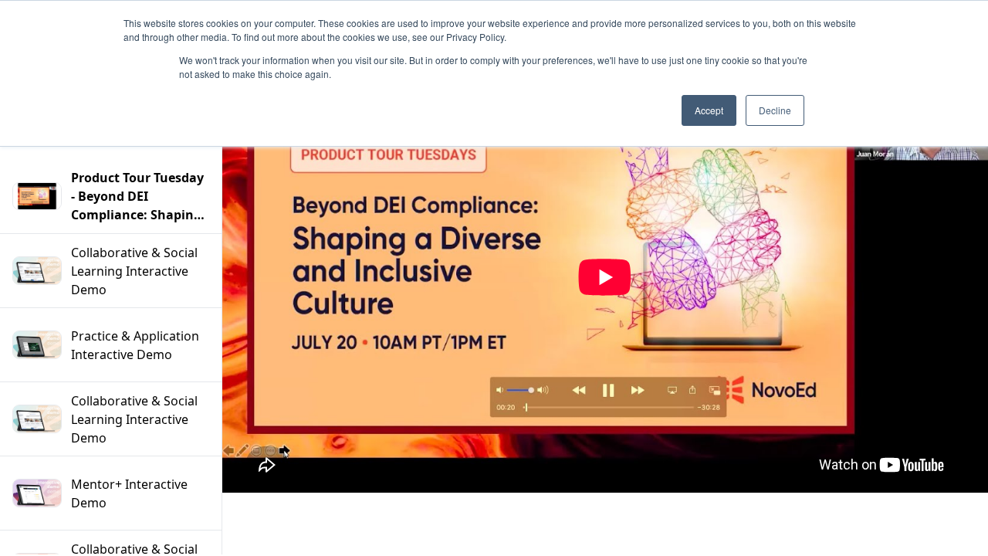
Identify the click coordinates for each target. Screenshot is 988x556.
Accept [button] (709, 110)
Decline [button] (775, 110)
